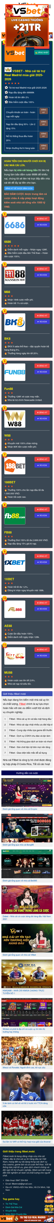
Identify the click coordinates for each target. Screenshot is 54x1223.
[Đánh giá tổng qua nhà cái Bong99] (27, 841)
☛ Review (42, 224)
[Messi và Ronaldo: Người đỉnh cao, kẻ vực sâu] (27, 1064)
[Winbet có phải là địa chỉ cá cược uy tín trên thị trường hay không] (27, 1025)
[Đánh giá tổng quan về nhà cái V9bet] (27, 951)
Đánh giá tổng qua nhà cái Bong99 (18, 844)
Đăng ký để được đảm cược (19, 188)
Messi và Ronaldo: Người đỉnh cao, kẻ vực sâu (24, 1067)
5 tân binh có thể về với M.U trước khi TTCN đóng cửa (25, 1104)
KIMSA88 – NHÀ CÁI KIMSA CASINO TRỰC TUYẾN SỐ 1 (23, 992)
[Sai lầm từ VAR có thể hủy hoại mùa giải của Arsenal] (27, 1138)
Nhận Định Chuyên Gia (16, 1214)
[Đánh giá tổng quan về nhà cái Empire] (27, 805)
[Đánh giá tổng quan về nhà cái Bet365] (27, 877)
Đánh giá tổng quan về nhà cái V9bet (19, 954)
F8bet (22, 703)
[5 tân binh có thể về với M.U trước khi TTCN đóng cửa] (27, 1100)
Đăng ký (43, 111)
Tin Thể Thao (11, 1203)
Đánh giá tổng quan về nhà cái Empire (20, 808)
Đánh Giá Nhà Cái (14, 1207)
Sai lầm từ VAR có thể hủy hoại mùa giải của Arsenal (26, 1141)
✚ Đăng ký (42, 218)
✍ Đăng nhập (41, 52)
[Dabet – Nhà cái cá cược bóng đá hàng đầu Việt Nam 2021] (27, 913)
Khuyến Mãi (11, 1210)
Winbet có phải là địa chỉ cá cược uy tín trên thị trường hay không (24, 1030)
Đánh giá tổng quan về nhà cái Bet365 (20, 880)
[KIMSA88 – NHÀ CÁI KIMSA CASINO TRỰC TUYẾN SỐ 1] (27, 987)
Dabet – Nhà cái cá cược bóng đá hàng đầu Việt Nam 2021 (27, 917)
